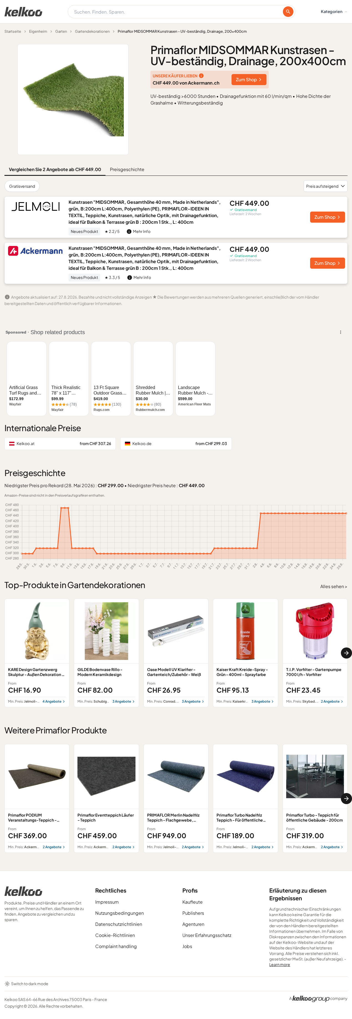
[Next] (346, 653)
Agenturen (193, 924)
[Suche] (288, 11)
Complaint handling (116, 946)
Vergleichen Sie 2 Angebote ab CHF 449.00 (55, 169)
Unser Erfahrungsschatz (206, 935)
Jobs (187, 946)
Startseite (12, 31)
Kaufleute (192, 902)
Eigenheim (38, 31)
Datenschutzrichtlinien (118, 924)
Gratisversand (22, 186)
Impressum (107, 902)
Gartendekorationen (92, 31)
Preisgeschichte (127, 169)
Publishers (193, 913)
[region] (176, 653)
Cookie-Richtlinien (115, 935)
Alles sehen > (334, 586)
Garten (61, 31)
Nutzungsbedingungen (119, 913)
